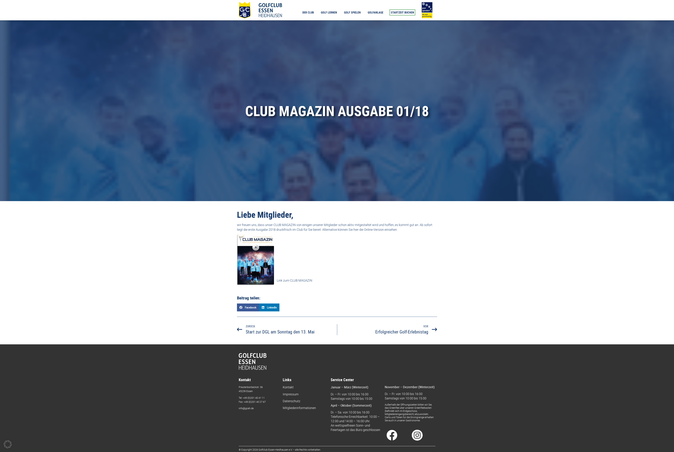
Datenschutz (291, 401)
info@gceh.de (246, 408)
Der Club (308, 12)
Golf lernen (329, 12)
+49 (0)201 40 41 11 (254, 397)
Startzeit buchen (402, 12)
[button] (248, 307)
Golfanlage (375, 12)
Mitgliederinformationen (299, 408)
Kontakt (288, 387)
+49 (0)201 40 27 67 (255, 401)
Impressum (291, 394)
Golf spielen (352, 12)
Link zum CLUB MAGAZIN (294, 280)
